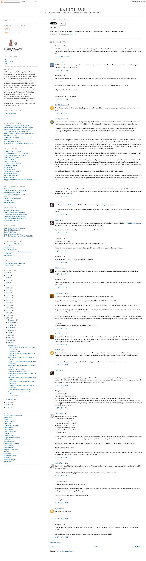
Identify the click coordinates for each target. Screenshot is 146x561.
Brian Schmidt (8, 61)
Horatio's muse (9, 248)
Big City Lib (8, 188)
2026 (8, 273)
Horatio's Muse (9, 441)
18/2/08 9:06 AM (61, 385)
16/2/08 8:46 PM (61, 262)
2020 (8, 288)
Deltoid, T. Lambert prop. (12, 230)
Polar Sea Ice (8, 139)
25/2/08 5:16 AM (61, 503)
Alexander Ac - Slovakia (12, 210)
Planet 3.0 (7, 196)
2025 (8, 275)
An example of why (14, 351)
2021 (8, 285)
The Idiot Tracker (9, 202)
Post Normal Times (10, 455)
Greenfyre (7, 439)
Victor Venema (9, 177)
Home (96, 546)
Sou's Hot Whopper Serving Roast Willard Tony (19, 236)
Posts (8, 29)
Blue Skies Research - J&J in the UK (16, 153)
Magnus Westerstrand (11, 449)
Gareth (57, 202)
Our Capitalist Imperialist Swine (14, 194)
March (10, 342)
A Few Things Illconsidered (13, 415)
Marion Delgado (60, 62)
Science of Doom (9, 169)
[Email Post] (76, 34)
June (10, 335)
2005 (8, 407)
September (12, 327)
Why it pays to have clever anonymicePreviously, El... (17, 370)
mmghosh (58, 508)
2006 (8, 405)
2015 (8, 300)
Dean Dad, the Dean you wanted (14, 263)
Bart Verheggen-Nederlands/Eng (14, 212)
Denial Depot (8, 246)
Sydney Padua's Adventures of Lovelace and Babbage (18, 252)
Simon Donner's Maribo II (12, 171)
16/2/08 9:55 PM (61, 274)
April (10, 340)
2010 (8, 313)
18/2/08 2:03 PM (61, 408)
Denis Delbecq (8, 435)
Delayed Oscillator (10, 432)
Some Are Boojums (10, 459)
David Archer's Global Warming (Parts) (16, 131)
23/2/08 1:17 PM (61, 457)
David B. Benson (60, 105)
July (9, 332)
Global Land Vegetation (11, 137)
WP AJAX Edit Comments (131, 223)
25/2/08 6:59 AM (61, 537)
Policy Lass (7, 453)
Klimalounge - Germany (12, 220)
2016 (8, 298)
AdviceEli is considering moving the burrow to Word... (22, 362)
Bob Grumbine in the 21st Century (15, 155)
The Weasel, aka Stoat (11, 175)
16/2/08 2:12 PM (61, 196)
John (5, 59)
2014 (8, 303)
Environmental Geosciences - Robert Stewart (18, 127)
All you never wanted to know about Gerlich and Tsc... (22, 354)
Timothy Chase (60, 119)
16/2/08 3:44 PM (61, 233)
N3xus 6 (6, 451)
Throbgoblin (8, 255)
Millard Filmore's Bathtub (12, 192)
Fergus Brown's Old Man (12, 437)
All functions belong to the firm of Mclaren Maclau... (21, 386)
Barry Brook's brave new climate (14, 228)
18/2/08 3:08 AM (61, 365)
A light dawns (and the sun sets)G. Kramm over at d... (21, 382)
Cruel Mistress (8, 427)
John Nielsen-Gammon (11, 443)
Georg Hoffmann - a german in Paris (15, 214)
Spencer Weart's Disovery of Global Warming (18, 133)
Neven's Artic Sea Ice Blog (12, 163)
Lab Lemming (8, 445)
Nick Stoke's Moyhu (10, 165)
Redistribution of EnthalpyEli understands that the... (22, 358)
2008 (8, 318)
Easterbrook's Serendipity (12, 157)
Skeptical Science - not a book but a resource (18, 143)
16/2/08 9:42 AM (61, 99)
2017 (8, 295)
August (10, 330)
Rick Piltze (7, 457)
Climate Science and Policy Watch (15, 190)
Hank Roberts (59, 413)
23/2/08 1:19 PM (61, 476)
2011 (8, 310)
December (11, 320)
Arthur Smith (8, 418)
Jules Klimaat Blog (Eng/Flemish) (15, 218)
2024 (8, 278)
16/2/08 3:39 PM (61, 214)
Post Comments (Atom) (66, 551)
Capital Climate (9, 421)
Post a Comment (55, 542)
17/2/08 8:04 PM (61, 288)
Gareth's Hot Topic (10, 232)
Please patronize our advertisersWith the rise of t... (22, 392)
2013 (8, 305)
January (11, 399)
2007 (8, 402)
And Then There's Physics (12, 151)
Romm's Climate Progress (12, 198)
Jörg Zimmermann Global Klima (14, 216)
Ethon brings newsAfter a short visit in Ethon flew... (22, 378)
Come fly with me (13, 396)
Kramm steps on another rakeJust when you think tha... (22, 374)
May (10, 337)
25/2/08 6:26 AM (61, 519)
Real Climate (8, 167)
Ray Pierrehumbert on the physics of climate (18, 129)
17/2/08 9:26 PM (61, 344)
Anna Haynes (59, 293)
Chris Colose (8, 423)
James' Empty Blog (10, 161)
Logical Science (9, 447)
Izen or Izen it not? (10, 159)
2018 (8, 293)
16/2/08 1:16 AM (61, 70)
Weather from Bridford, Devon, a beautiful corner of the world (19, 180)
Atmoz (6, 419)
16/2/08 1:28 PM (61, 113)
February (11, 345)
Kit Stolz (57, 350)
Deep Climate (8, 429)
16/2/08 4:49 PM (61, 251)
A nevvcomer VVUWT (11, 244)
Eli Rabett (7, 64)
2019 (8, 290)
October (11, 325)
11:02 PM (72, 34)
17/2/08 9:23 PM (61, 328)
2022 (8, 283)
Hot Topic (71, 205)
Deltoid (6, 433)
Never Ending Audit (10, 250)
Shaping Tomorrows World (12, 234)
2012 (8, 308)
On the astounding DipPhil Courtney (19, 389)
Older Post (138, 546)
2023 (8, 280)
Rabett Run (73, 9)
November (11, 322)
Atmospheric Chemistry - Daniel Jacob (16, 125)
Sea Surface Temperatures (12, 141)
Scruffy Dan (8, 200)
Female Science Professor (12, 265)
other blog (101, 205)
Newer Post (54, 546)
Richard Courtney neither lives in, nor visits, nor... (22, 366)
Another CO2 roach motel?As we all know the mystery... (21, 348)
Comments (10, 33)
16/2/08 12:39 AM (62, 56)
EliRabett (58, 268)
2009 (8, 315)
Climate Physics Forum (11, 425)
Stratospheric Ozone (10, 135)
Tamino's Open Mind (10, 173)
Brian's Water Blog (10, 113)
